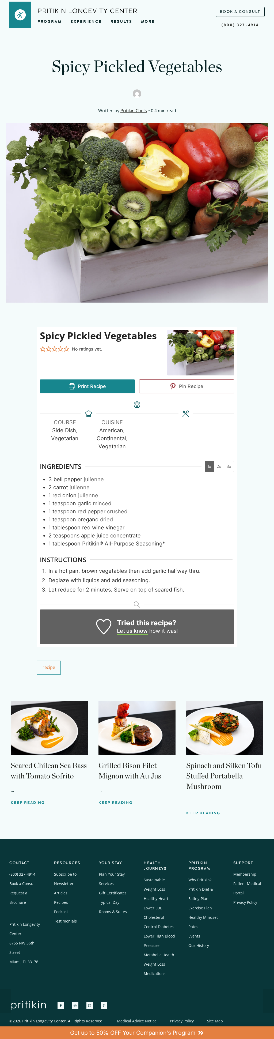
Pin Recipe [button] (190, 386)
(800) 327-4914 (240, 25)
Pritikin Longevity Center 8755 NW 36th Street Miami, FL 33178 (24, 943)
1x (209, 466)
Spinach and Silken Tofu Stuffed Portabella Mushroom (224, 776)
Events (194, 936)
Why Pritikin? (199, 879)
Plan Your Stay (112, 874)
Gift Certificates (113, 892)
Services (106, 883)
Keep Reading (28, 802)
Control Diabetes (159, 926)
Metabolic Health (159, 954)
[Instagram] (89, 1005)
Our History (198, 945)
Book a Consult (22, 883)
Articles (60, 892)
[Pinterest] (104, 1005)
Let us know (132, 631)
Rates (193, 926)
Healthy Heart (156, 898)
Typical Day (109, 902)
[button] (43, 349)
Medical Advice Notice (137, 1020)
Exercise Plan (200, 907)
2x (219, 466)
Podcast (61, 911)
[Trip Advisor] (75, 1005)
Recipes (61, 902)
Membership (244, 874)
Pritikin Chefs (133, 111)
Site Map (215, 1020)
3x (229, 466)
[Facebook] (61, 1005)
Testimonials (65, 921)
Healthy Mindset (203, 917)
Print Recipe (91, 386)
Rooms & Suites (113, 911)
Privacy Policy (245, 902)
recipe (49, 667)
